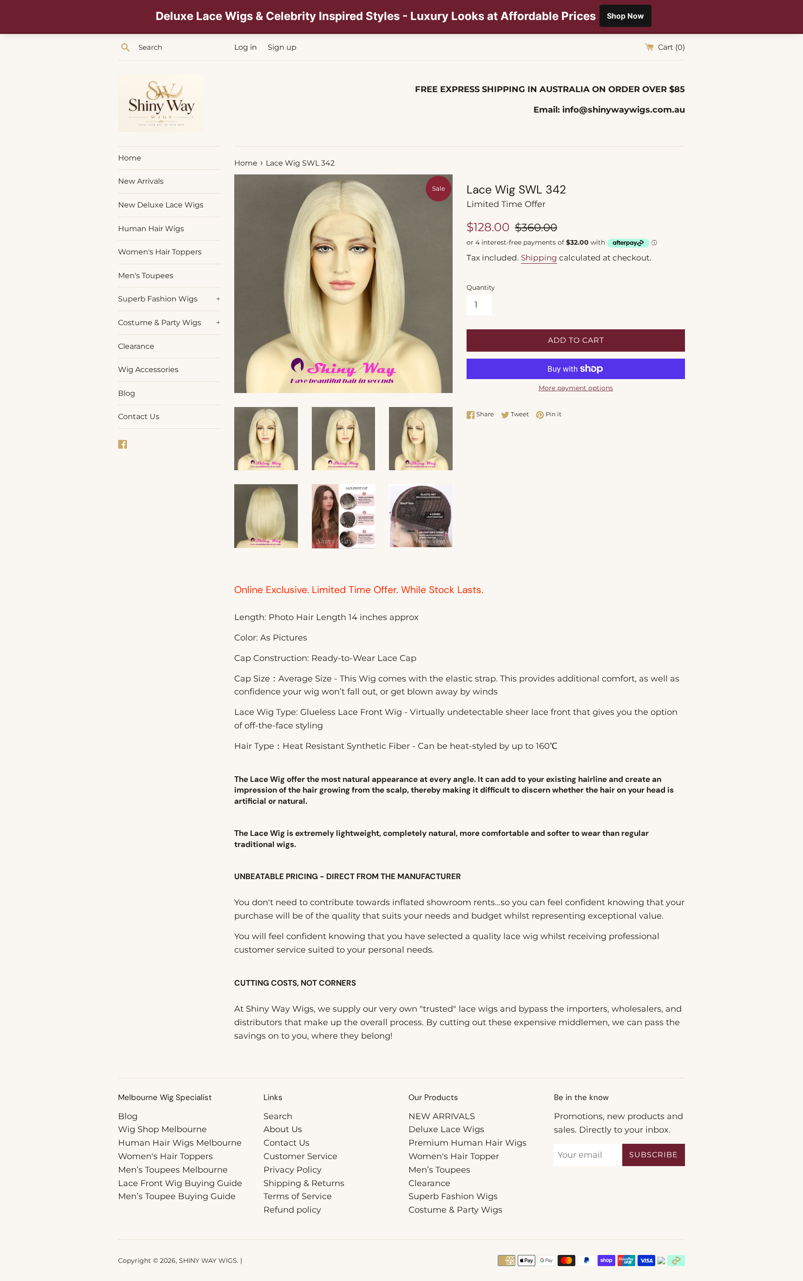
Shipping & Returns (303, 1183)
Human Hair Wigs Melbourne (180, 1143)
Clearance (136, 346)
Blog (126, 393)
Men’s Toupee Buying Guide (177, 1196)
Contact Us (138, 416)
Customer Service (300, 1156)
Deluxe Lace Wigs (446, 1129)
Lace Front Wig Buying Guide (180, 1183)
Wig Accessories (148, 369)
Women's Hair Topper (453, 1156)
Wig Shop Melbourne (162, 1129)
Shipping (539, 257)
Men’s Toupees (439, 1170)
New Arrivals (141, 181)
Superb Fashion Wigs (169, 298)
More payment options (576, 388)
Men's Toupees (145, 275)
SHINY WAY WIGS (208, 1260)
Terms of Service (297, 1196)
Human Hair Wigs (151, 228)
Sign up (282, 47)
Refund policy (292, 1210)
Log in (245, 47)
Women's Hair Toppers (160, 251)
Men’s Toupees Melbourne (173, 1170)
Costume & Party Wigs (169, 322)
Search (277, 1116)
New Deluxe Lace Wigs (161, 204)
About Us (282, 1129)
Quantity (481, 287)
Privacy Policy (292, 1170)
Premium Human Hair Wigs (467, 1143)
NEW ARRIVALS (441, 1116)
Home (129, 157)
